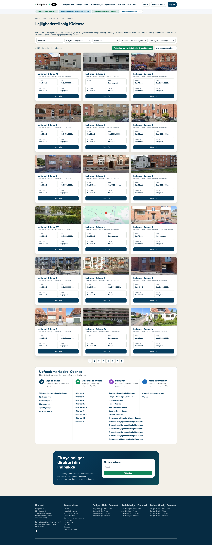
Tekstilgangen (45, 408)
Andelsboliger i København (131, 509)
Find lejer (121, 4)
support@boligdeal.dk (43, 515)
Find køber (132, 4)
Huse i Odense (115, 404)
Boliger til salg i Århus (158, 511)
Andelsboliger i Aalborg (130, 515)
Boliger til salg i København (160, 509)
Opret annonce (158, 4)
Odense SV (80, 414)
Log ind (172, 4)
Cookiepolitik (69, 522)
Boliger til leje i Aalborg (101, 515)
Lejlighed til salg (54, 18)
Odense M (80, 397)
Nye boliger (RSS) (70, 529)
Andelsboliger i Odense (130, 513)
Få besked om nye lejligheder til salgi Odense (133, 48)
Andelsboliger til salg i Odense (122, 393)
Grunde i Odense (116, 414)
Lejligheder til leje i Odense (120, 397)
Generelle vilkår (69, 515)
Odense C (80, 393)
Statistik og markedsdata (153, 393)
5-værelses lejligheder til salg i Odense (125, 432)
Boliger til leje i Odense (101, 513)
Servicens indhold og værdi (74, 518)
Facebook (36, 531)
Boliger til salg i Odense (159, 513)
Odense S (80, 411)
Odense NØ (80, 407)
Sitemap (67, 527)
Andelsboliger (97, 4)
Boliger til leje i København (102, 509)
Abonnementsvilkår (71, 513)
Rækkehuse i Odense (118, 407)
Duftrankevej (44, 411)
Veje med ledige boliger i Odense (53, 393)
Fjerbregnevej (45, 397)
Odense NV (80, 404)
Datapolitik (68, 520)
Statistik (67, 525)
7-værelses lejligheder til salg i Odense (125, 439)
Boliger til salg (82, 4)
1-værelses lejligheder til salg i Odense (125, 418)
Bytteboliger (110, 4)
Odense (70, 18)
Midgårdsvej (44, 404)
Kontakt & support (70, 511)
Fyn (63, 18)
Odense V (80, 421)
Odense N (80, 400)
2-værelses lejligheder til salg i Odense (125, 421)
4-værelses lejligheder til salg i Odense (125, 428)
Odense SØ (80, 418)
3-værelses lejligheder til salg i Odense (125, 425)
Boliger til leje (68, 4)
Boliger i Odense (116, 400)
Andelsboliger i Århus (129, 511)
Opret (145, 4)
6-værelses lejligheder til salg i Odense (125, 436)
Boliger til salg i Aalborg (159, 515)
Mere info (58, 96)
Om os (145, 397)
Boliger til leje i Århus (100, 511)
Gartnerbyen (44, 400)
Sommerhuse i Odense (118, 411)
